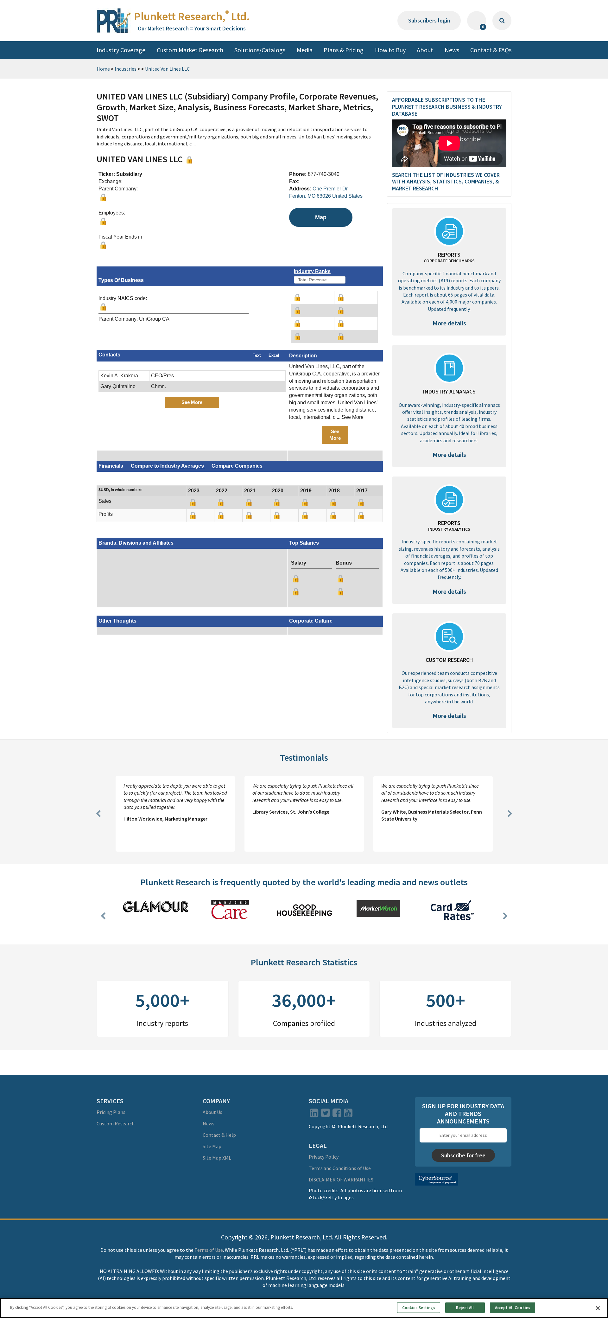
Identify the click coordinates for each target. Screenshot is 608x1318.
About (425, 50)
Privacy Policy (324, 1157)
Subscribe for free (463, 1155)
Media (305, 50)
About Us (212, 1112)
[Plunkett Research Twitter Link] (326, 1114)
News (452, 50)
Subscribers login (429, 20)
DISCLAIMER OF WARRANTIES (341, 1179)
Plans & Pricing (344, 50)
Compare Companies (237, 466)
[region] (304, 1308)
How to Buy (390, 50)
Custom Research (116, 1123)
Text (257, 355)
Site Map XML (217, 1158)
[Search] (501, 20)
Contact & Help (219, 1135)
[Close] (598, 1308)
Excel (274, 355)
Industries (125, 69)
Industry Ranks (312, 271)
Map (320, 217)
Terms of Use (208, 1250)
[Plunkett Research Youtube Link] (348, 1114)
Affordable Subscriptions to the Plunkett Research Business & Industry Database (447, 106)
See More (191, 402)
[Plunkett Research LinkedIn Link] (314, 1114)
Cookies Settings (418, 1307)
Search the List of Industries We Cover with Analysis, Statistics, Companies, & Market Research (446, 181)
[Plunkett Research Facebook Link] (337, 1114)
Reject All (465, 1307)
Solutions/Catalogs (259, 50)
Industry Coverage (121, 50)
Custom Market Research (190, 50)
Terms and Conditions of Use (340, 1168)
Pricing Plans (111, 1112)
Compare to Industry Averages (168, 466)
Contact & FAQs (490, 50)
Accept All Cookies (512, 1307)
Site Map (212, 1146)
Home (103, 69)
